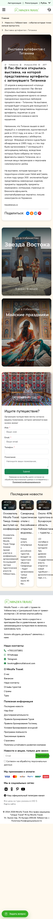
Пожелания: (10, 457)
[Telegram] (35, 213)
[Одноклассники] (31, 213)
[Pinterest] (39, 213)
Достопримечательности (16, 715)
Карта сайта (10, 804)
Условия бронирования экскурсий (20, 727)
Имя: (7, 427)
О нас (6, 674)
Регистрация (31, 3)
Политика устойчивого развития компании (25, 744)
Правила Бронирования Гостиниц (20, 723)
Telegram (12, 659)
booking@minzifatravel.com (21, 663)
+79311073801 (15, 650)
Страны (7, 691)
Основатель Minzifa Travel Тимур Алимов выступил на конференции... (12, 521)
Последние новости (13, 706)
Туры (6, 695)
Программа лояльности (15, 732)
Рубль (44, 3)
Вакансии (8, 678)
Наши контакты (11, 682)
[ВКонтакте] (27, 213)
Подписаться (42, 755)
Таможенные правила (14, 736)
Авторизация (14, 3)
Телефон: (10, 447)
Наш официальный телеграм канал (25, 795)
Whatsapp (12, 654)
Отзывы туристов (12, 687)
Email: (8, 437)
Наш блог (8, 710)
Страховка (9, 740)
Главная (5, 18)
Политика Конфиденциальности (26, 820)
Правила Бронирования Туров (19, 719)
